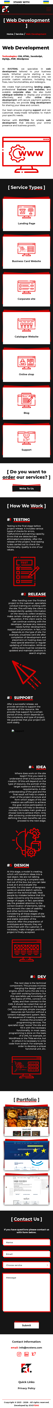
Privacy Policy (26, 1388)
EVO (34, 1405)
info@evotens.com (30, 1347)
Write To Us (26, 488)
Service (19, 34)
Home (10, 34)
